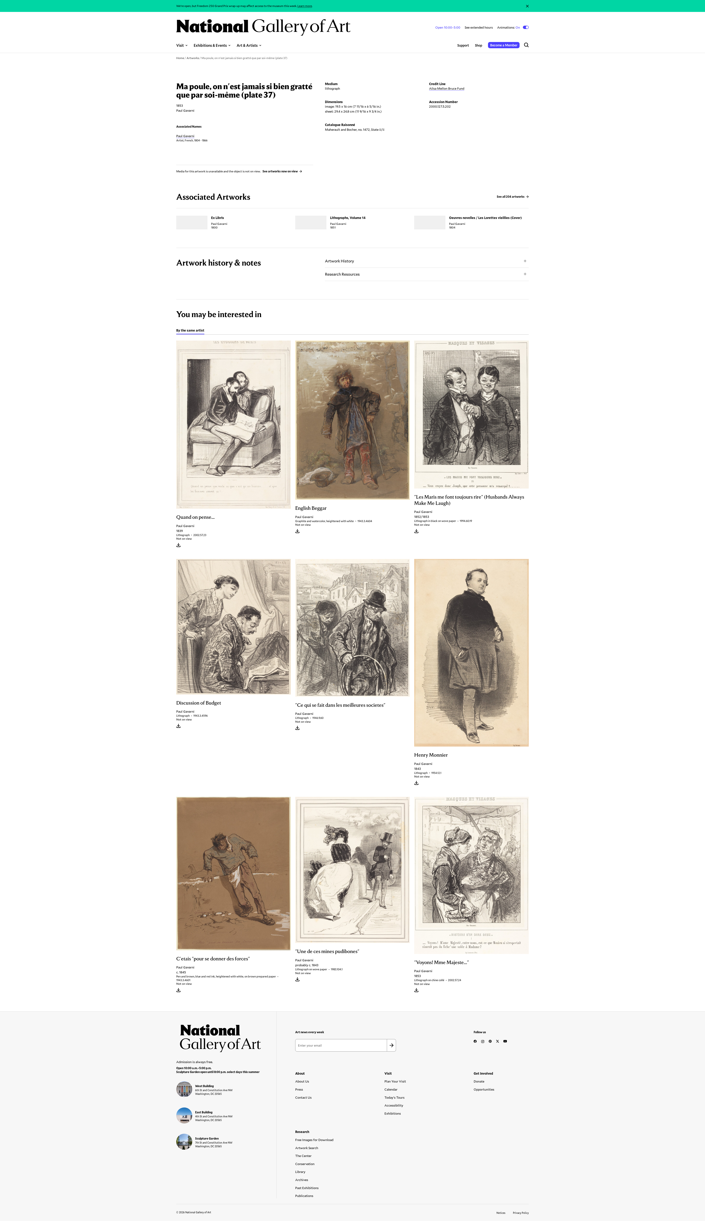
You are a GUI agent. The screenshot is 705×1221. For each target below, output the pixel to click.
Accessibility (393, 1105)
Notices (500, 1213)
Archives (301, 1180)
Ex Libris (217, 217)
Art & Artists (247, 45)
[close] (527, 6)
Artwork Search (306, 1148)
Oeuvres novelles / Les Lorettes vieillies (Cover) (485, 217)
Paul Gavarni (185, 136)
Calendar (390, 1089)
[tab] (190, 330)
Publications (304, 1195)
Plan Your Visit (395, 1081)
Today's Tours (394, 1097)
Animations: (508, 27)
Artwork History (339, 261)
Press (299, 1089)
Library (300, 1171)
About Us (302, 1081)
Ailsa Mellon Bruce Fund (446, 88)
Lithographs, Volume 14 (348, 217)
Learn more (304, 6)
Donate (479, 1081)
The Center (303, 1156)
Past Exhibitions (307, 1188)
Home (180, 58)
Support (463, 45)
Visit (180, 45)
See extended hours (479, 27)
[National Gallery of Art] (218, 1036)
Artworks (193, 58)
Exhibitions (392, 1113)
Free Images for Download (314, 1140)
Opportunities (484, 1089)
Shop (478, 45)
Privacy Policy (521, 1213)
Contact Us (303, 1097)
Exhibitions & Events (210, 45)
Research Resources (342, 274)
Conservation (304, 1164)
